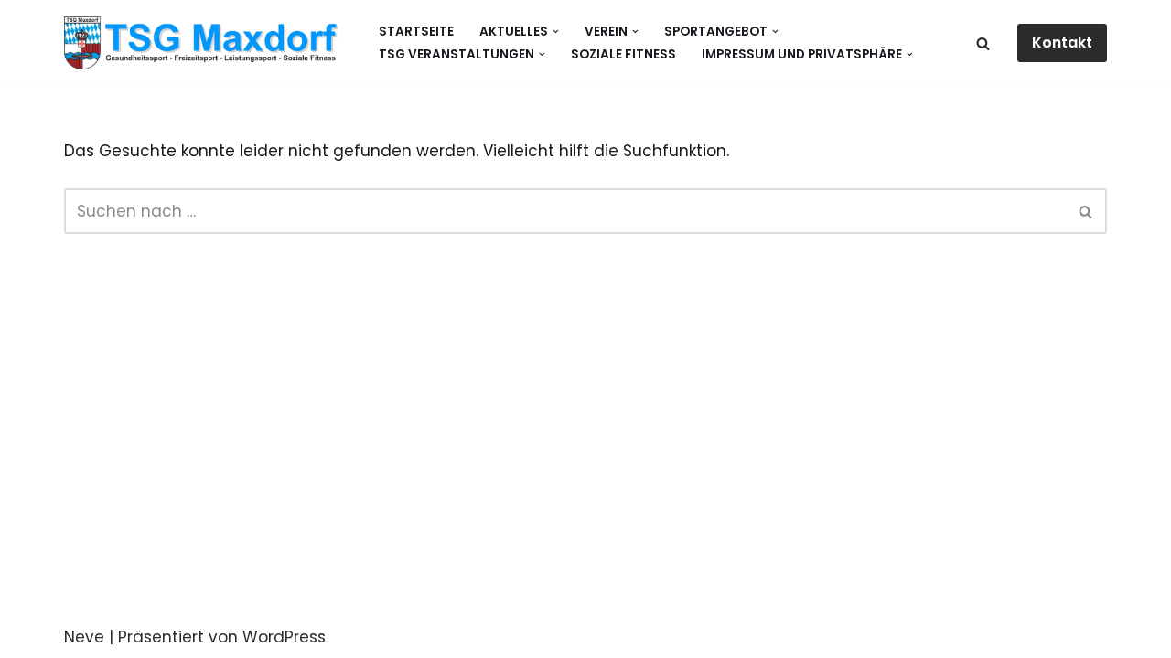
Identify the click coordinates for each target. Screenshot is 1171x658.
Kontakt (1062, 42)
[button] (556, 31)
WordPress (284, 637)
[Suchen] (983, 43)
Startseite (416, 31)
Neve (84, 637)
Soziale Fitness (623, 54)
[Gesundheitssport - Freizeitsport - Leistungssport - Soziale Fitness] (206, 42)
